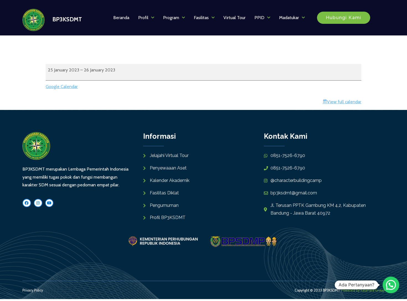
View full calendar (344, 101)
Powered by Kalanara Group (363, 290)
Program (171, 17)
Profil (143, 17)
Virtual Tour (234, 17)
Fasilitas (201, 17)
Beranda (121, 17)
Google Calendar (62, 86)
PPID (259, 17)
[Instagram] (38, 203)
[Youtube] (49, 203)
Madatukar (289, 17)
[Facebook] (26, 203)
